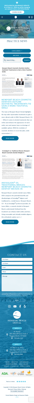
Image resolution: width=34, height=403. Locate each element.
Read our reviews (10, 381)
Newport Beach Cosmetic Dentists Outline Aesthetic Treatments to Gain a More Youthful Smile (17, 103)
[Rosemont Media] (17, 397)
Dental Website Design (12, 395)
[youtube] (15, 307)
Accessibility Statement (17, 391)
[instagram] (9, 307)
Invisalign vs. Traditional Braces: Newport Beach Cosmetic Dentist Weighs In (17, 185)
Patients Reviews (11, 364)
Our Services (24, 362)
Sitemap (24, 389)
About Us (14, 362)
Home (12, 35)
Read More (10, 138)
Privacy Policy (17, 389)
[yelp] (25, 307)
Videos (6, 366)
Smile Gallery (23, 364)
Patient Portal (25, 366)
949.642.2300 (18, 354)
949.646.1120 (18, 338)
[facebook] (20, 307)
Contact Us (14, 366)
